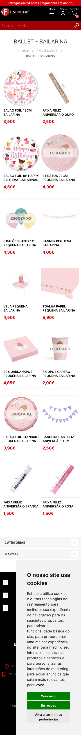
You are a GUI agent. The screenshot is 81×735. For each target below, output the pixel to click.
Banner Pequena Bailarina (57, 243)
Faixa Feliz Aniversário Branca (20, 504)
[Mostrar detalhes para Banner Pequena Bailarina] (60, 218)
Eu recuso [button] (48, 705)
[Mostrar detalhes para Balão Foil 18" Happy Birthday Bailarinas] (21, 153)
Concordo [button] (48, 696)
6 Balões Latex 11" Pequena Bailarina (19, 243)
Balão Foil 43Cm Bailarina (17, 112)
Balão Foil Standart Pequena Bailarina (21, 439)
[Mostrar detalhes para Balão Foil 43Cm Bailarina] (21, 87)
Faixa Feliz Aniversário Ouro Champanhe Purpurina (58, 116)
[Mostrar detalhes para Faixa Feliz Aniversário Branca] (21, 479)
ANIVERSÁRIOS (46, 50)
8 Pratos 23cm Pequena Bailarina (59, 178)
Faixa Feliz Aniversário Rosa (58, 504)
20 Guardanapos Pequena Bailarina (19, 374)
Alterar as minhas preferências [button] (48, 717)
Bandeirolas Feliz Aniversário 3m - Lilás (58, 441)
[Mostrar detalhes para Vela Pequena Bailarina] (21, 283)
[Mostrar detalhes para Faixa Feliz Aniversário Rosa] (60, 479)
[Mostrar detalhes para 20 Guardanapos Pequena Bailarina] (21, 349)
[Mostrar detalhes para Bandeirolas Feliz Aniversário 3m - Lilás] (60, 414)
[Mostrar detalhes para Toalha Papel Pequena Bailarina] (60, 283)
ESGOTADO (60, 153)
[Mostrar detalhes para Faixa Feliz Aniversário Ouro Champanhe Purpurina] (60, 87)
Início (25, 50)
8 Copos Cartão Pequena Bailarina (59, 374)
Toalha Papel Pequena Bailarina (59, 308)
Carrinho (74, 9)
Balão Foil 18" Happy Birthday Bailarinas (21, 178)
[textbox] (36, 25)
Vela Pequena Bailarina (15, 308)
